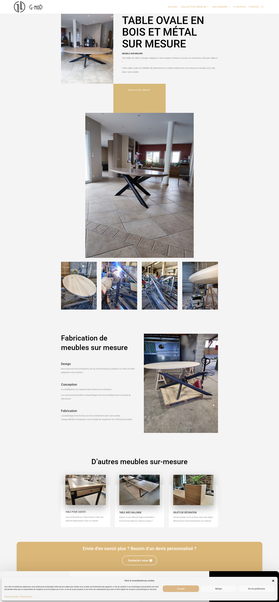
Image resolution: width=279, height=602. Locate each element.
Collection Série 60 (193, 6)
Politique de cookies (11, 596)
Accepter (181, 588)
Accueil (173, 6)
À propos (239, 6)
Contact (254, 6)
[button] (273, 580)
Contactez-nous (138, 560)
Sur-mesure (219, 6)
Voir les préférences (256, 588)
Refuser (218, 588)
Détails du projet (139, 90)
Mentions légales (26, 596)
